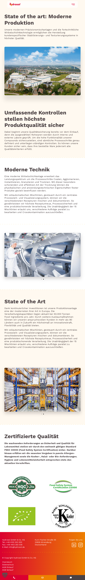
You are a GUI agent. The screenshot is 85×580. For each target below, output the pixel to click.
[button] (7, 255)
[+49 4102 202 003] (14, 577)
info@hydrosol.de (17, 547)
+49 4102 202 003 (14, 542)
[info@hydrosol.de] (42, 577)
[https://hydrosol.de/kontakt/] (71, 577)
